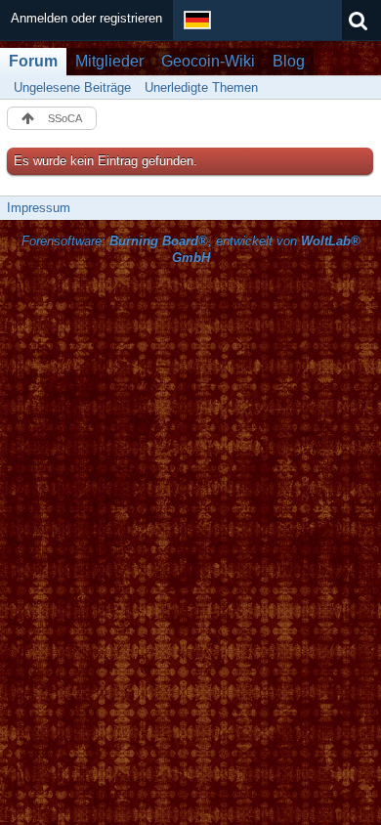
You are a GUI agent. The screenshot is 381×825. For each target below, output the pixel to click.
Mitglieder (109, 61)
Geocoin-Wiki (208, 61)
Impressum (38, 207)
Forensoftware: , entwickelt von (190, 249)
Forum (33, 61)
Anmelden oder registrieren (86, 18)
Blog (289, 61)
